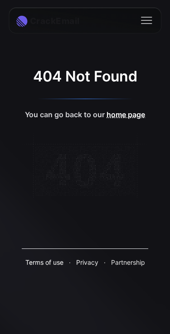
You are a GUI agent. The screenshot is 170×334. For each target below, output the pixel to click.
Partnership (128, 262)
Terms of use (44, 262)
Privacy (87, 262)
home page (126, 114)
